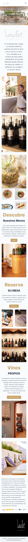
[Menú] (25, 3)
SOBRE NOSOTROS (14, 74)
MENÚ (14, 240)
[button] (8, 23)
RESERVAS (14, 306)
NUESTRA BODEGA (14, 397)
